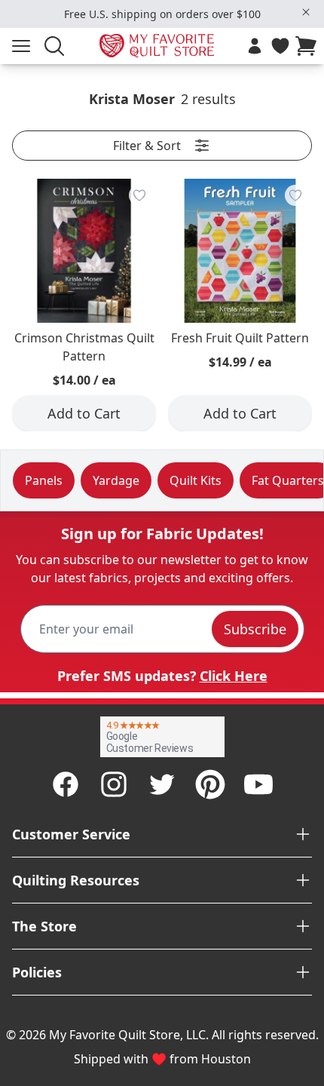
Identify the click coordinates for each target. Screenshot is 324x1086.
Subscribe (255, 629)
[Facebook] (65, 784)
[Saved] (280, 46)
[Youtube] (258, 784)
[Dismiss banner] (306, 12)
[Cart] (309, 46)
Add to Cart (84, 413)
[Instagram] (114, 784)
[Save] (139, 195)
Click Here (233, 676)
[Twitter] (162, 784)
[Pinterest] (210, 784)
